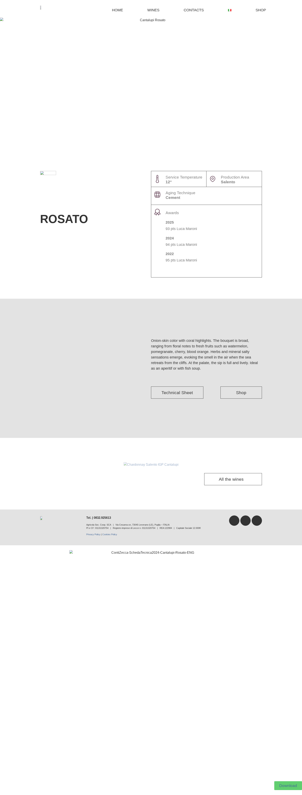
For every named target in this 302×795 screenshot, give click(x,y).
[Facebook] (234, 520)
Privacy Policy (93, 534)
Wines (153, 10)
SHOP (261, 10)
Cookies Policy (109, 534)
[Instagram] (257, 520)
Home (117, 10)
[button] (6, 465)
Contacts (194, 10)
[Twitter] (245, 520)
